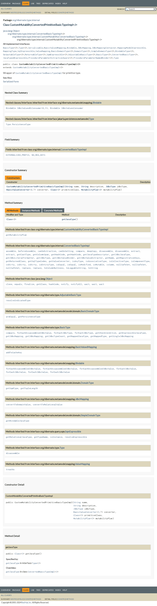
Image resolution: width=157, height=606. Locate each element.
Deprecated (48, 3)
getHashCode (58, 254)
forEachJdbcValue (126, 368)
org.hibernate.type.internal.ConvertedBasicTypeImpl (34, 33)
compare (80, 251)
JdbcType (111, 186)
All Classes (6, 9)
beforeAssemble (26, 251)
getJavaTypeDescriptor (96, 254)
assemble (11, 251)
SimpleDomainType (101, 51)
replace (26, 268)
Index (58, 3)
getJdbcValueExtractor (90, 258)
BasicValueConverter (18, 189)
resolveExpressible (76, 437)
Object (49, 278)
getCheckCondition (106, 333)
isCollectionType (119, 261)
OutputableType (11, 54)
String (69, 186)
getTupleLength (29, 388)
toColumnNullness (54, 268)
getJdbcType (43, 258)
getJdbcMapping (14, 336)
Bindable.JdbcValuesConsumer (66, 108)
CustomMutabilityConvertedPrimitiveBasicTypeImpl (35, 186)
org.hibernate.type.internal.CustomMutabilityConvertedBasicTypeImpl (48, 36)
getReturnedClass (16, 261)
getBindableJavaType (17, 421)
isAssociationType (96, 261)
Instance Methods (31, 210)
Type (21, 48)
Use (32, 3)
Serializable (35, 48)
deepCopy (92, 251)
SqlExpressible (26, 51)
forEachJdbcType (63, 333)
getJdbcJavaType (120, 254)
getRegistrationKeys (128, 258)
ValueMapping (43, 51)
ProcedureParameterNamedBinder (91, 58)
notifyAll (76, 284)
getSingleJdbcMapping (121, 336)
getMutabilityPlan (16, 235)
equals (18, 284)
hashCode (54, 284)
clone (9, 284)
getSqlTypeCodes (37, 261)
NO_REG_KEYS (38, 155)
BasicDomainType (60, 51)
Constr (28, 12)
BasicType (8, 48)
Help (65, 3)
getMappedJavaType (77, 336)
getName (109, 258)
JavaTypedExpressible (15, 58)
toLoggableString (76, 268)
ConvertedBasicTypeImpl (73, 149)
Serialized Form (11, 81)
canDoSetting (66, 251)
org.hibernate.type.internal (26, 20)
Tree (38, 3)
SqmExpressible (55, 54)
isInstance (56, 437)
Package (16, 3)
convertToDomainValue (18, 404)
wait (86, 284)
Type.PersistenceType (18, 124)
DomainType (80, 51)
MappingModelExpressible (131, 48)
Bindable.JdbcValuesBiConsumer (24, 108)
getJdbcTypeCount (55, 336)
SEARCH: (120, 9)
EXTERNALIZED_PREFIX (17, 155)
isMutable (98, 264)
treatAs (10, 469)
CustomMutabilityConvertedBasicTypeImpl (36, 67)
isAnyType (77, 261)
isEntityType (46, 264)
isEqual (60, 264)
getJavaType (68, 219)
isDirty (10, 264)
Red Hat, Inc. (26, 602)
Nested (14, 12)
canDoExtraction (47, 251)
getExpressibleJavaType (132, 333)
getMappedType (99, 336)
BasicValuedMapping (55, 48)
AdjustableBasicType (80, 54)
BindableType (122, 51)
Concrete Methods (53, 210)
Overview (5, 3)
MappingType (10, 51)
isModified (84, 264)
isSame (110, 264)
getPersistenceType (29, 316)
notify (65, 284)
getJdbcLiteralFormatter (20, 258)
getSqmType (12, 388)
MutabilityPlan (89, 189)
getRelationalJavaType (19, 437)
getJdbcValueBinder (64, 258)
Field (21, 12)
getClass (41, 284)
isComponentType (140, 261)
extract (135, 251)
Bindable (72, 48)
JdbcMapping (84, 48)
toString (93, 268)
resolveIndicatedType (18, 300)
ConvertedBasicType (123, 54)
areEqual (11, 316)
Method (37, 12)
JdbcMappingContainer (104, 48)
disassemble (106, 251)
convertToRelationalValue (47, 404)
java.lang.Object (11, 30)
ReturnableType (33, 54)
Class (54, 189)
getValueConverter (59, 261)
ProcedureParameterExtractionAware (49, 58)
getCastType (24, 254)
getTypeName (41, 437)
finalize (29, 284)
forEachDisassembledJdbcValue (34, 333)
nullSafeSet (123, 264)
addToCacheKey (14, 352)
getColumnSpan (41, 254)
